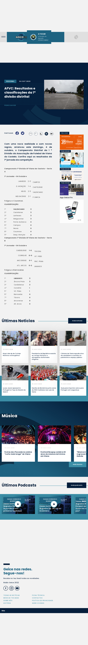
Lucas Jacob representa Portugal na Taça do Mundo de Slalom (14, 390)
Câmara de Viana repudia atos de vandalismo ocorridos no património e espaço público (72, 355)
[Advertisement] (44, 16)
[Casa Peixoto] (72, 142)
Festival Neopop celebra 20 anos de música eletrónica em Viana (53, 454)
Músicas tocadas (11, 598)
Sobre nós (7, 600)
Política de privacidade (42, 600)
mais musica (77, 464)
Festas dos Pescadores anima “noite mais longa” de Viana (18, 453)
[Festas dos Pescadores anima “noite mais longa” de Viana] (18, 434)
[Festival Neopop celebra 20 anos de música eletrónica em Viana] (54, 434)
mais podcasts (76, 485)
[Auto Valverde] (74, 175)
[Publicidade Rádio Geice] (76, 37)
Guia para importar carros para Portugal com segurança (72, 389)
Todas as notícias (11, 595)
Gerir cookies (38, 603)
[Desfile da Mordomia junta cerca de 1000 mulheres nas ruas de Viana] (44, 372)
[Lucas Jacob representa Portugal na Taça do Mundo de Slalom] (15, 372)
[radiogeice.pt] (21, 37)
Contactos (37, 598)
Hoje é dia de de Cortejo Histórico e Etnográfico (12, 354)
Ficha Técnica (38, 595)
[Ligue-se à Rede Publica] (72, 160)
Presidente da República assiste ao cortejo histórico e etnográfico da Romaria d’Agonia (44, 356)
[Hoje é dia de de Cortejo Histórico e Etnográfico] (15, 338)
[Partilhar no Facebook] (17, 133)
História (7, 603)
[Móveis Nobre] (72, 189)
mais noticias (77, 321)
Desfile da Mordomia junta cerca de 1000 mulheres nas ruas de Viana (44, 390)
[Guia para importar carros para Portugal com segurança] (73, 372)
